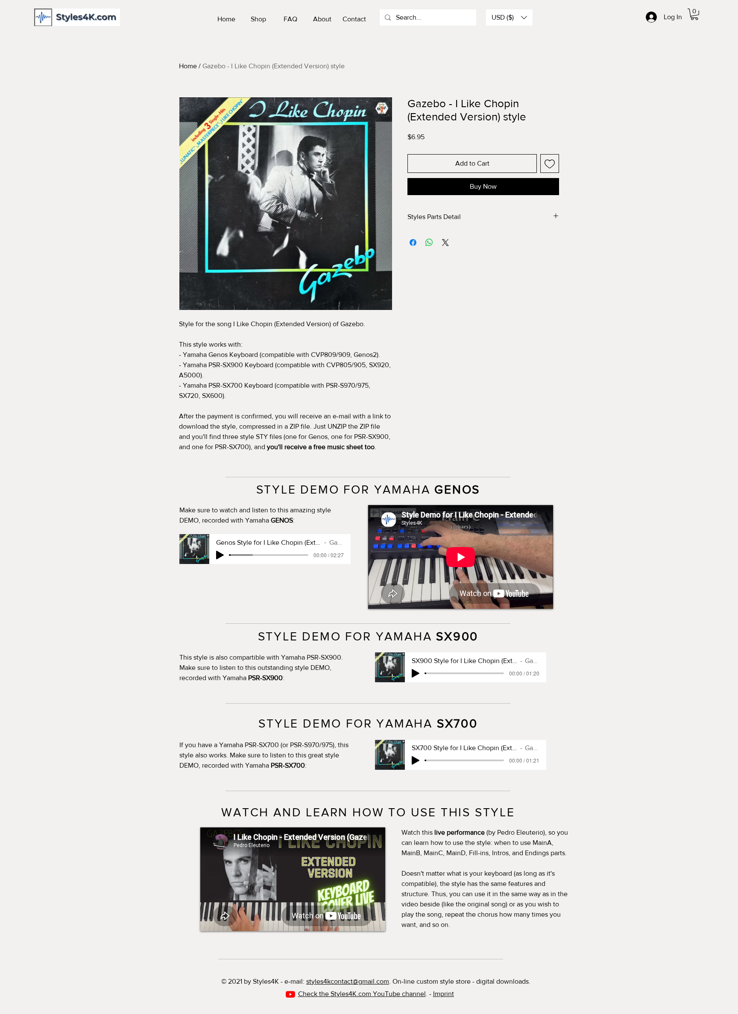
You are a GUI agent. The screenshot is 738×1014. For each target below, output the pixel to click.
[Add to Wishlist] (549, 163)
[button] (509, 17)
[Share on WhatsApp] (429, 242)
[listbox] (509, 17)
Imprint (443, 993)
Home (188, 66)
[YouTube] (290, 994)
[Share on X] (445, 242)
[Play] (220, 555)
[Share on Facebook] (413, 242)
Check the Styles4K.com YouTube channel (362, 993)
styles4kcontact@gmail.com (347, 981)
